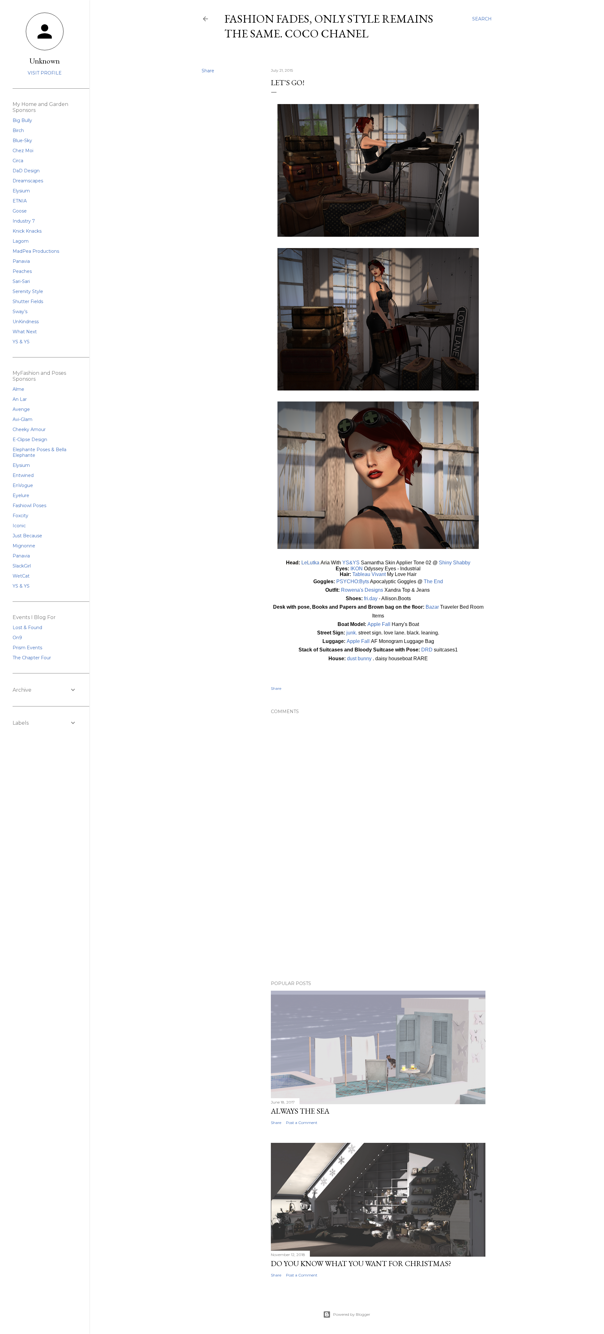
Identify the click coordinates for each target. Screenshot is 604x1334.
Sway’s (20, 311)
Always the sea (300, 1111)
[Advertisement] (378, 921)
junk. (351, 632)
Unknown (45, 61)
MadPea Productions (36, 251)
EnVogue (23, 485)
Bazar (432, 607)
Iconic (19, 526)
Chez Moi (23, 150)
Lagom (21, 241)
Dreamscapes (28, 181)
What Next (25, 332)
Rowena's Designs (362, 590)
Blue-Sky (22, 140)
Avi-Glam (22, 419)
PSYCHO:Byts (352, 581)
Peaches (22, 271)
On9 (17, 637)
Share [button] (208, 71)
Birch (18, 130)
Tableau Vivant (369, 574)
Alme (18, 389)
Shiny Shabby (454, 562)
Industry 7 (24, 221)
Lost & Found (27, 627)
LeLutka (311, 562)
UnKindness (26, 321)
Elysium (21, 191)
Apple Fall (378, 624)
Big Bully (22, 120)
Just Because (27, 536)
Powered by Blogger (351, 1314)
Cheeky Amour (29, 429)
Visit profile (45, 73)
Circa (18, 160)
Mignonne (24, 546)
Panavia (21, 261)
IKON (356, 568)
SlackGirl (22, 566)
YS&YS (351, 562)
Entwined (23, 475)
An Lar (20, 399)
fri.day (371, 598)
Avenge (21, 409)
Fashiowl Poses (29, 505)
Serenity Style (28, 291)
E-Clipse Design (30, 439)
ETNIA (20, 201)
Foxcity (20, 515)
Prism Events (27, 647)
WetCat (21, 576)
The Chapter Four (32, 658)
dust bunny (359, 658)
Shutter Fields (28, 301)
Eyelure (21, 495)
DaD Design (26, 171)
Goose (20, 211)
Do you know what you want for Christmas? (361, 1263)
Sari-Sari (21, 281)
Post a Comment (301, 1122)
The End (433, 581)
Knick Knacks (27, 231)
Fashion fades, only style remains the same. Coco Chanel (328, 26)
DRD (427, 649)
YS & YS (21, 342)
